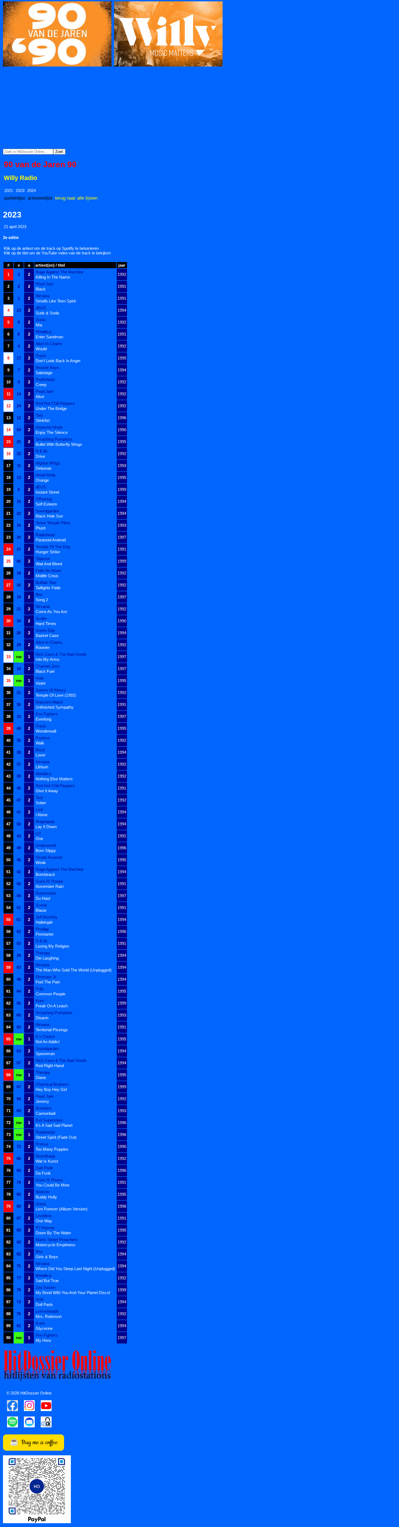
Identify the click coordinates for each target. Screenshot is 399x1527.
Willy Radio (20, 178)
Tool (39, 415)
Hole (40, 678)
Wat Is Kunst (47, 1161)
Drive (40, 456)
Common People (50, 994)
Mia (39, 325)
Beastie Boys (47, 367)
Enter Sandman (49, 337)
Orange (42, 480)
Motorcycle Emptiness (55, 1244)
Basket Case (47, 635)
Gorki (40, 319)
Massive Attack (49, 702)
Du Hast (43, 898)
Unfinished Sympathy (55, 707)
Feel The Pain (48, 982)
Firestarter (45, 934)
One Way (44, 1221)
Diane (41, 1077)
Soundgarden (47, 511)
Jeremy (42, 1101)
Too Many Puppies (52, 1149)
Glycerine (44, 1328)
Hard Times (46, 623)
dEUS (41, 307)
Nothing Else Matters (54, 779)
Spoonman (45, 1053)
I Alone (41, 814)
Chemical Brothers (52, 1084)
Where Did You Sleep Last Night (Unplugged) (75, 1268)
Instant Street (47, 492)
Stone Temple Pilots (53, 522)
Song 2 (42, 599)
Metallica (43, 331)
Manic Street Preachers (57, 1239)
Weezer (42, 1192)
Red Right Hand (50, 1065)
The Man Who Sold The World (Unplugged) (74, 970)
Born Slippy (46, 850)
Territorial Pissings (52, 1029)
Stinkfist (43, 420)
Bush (40, 1323)
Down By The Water (53, 1233)
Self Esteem (46, 504)
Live (39, 809)
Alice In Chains (49, 343)
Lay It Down (46, 826)
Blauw (41, 910)
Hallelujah (44, 922)
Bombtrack (45, 874)
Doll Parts (44, 1304)
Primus (42, 1144)
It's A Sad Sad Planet (54, 1125)
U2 (38, 833)
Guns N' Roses (49, 881)
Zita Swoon (45, 1287)
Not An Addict (47, 1041)
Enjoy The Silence (52, 432)
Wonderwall (46, 731)
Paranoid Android (51, 540)
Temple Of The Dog (53, 546)
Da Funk (43, 1173)
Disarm (42, 1017)
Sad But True (47, 1280)
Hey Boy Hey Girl (51, 1089)
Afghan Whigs (48, 463)
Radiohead (45, 379)
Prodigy (42, 929)
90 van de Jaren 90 (40, 164)
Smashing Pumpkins (54, 439)
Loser (41, 755)
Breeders (44, 1108)
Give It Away (47, 790)
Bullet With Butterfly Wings (59, 444)
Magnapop (45, 821)
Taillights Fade (48, 587)
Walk (40, 743)
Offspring (44, 499)
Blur (39, 594)
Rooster (43, 647)
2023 (20, 190)
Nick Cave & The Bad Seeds (61, 654)
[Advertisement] (199, 108)
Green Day (45, 630)
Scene (41, 905)
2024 (31, 190)
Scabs (41, 618)
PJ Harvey (45, 1227)
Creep (41, 384)
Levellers (44, 1215)
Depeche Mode (49, 427)
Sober (41, 802)
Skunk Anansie (49, 857)
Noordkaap (45, 1156)
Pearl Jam (45, 284)
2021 (8, 190)
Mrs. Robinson (49, 1316)
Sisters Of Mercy (51, 690)
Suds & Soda (47, 313)
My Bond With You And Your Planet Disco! (73, 1292)
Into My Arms (47, 659)
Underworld (46, 845)
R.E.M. (42, 451)
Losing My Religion (52, 946)
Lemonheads (47, 1311)
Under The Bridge (51, 408)
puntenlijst (14, 197)
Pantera (42, 738)
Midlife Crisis (47, 575)
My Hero (43, 1340)
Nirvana (42, 296)
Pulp (39, 988)
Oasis (41, 355)
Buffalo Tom (46, 582)
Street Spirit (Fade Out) (56, 1137)
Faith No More (48, 570)
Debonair (44, 468)
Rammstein (46, 893)
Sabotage (44, 372)
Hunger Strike (48, 552)
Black (41, 289)
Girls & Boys (47, 1256)
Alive (40, 396)
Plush (41, 528)
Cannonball (45, 1113)
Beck (40, 749)
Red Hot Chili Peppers (55, 403)
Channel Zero (47, 666)
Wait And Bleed (49, 563)
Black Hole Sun (49, 516)
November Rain (50, 886)
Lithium (42, 767)
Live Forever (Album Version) (61, 1209)
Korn (40, 1000)
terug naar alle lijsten (76, 197)
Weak (41, 862)
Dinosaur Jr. (46, 976)
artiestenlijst (40, 197)
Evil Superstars (49, 1120)
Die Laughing (47, 958)
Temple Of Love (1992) (56, 695)
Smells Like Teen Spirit (56, 301)
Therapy (43, 953)
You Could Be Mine (52, 1185)
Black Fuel (45, 671)
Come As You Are (51, 611)
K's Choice (45, 1036)
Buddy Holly (46, 1197)
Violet (40, 683)
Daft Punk (44, 1168)
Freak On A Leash (52, 1006)
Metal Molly (46, 475)
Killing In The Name (53, 277)
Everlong (43, 719)
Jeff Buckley (47, 917)
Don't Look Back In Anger (58, 360)
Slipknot (43, 558)
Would (41, 348)
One (39, 838)
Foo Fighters (47, 714)
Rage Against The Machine (59, 272)
